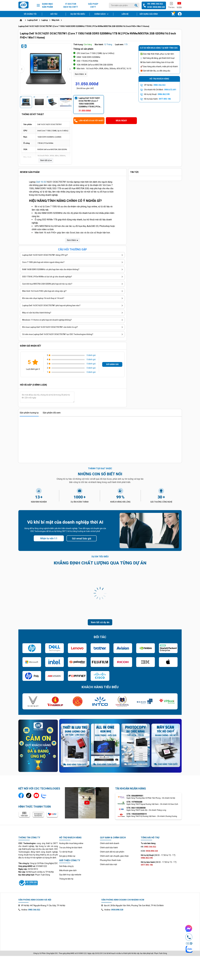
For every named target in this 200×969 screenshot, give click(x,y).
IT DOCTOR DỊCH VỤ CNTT (70, 5)
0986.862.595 (164, 94)
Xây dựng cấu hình (149, 14)
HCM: (149, 851)
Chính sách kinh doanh (109, 843)
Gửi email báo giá (81, 538)
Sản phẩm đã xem (52, 412)
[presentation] (22, 69)
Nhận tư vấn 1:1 (48, 538)
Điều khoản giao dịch (68, 870)
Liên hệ (125, 14)
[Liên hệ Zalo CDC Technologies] (44, 795)
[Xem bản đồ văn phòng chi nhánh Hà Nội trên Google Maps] (58, 929)
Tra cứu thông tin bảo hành (70, 847)
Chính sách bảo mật (108, 864)
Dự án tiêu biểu (77, 14)
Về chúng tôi (30, 14)
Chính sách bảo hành (109, 847)
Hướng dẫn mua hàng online (71, 843)
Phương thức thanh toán (110, 860)
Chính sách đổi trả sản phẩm (112, 852)
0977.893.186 (165, 99)
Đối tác (53, 14)
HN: (148, 847)
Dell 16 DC (41, 182)
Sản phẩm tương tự (29, 412)
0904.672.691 (170, 90)
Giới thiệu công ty (66, 866)
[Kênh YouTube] (36, 795)
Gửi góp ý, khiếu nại (67, 856)
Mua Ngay (121, 120)
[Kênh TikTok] (28, 795)
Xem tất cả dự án (100, 622)
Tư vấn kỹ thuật (66, 852)
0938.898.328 (117, 910)
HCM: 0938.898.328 (156, 7)
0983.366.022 (159, 85)
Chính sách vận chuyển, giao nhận (114, 856)
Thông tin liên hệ (66, 879)
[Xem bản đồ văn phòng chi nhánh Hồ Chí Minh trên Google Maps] (141, 929)
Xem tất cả (45, 160)
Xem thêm (79, 74)
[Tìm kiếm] (137, 5)
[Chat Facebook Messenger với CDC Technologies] (189, 928)
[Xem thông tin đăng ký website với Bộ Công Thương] (38, 882)
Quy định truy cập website (70, 875)
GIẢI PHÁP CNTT (93, 5)
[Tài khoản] (180, 14)
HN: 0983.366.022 (155, 4)
